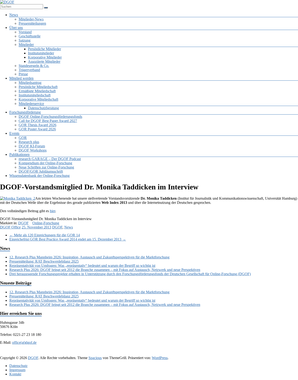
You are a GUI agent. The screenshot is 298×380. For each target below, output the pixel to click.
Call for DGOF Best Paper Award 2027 (48, 121)
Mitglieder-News (31, 19)
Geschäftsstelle (30, 36)
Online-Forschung (45, 223)
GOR (23, 138)
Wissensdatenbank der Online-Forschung (39, 176)
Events (14, 133)
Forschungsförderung (25, 112)
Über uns (16, 28)
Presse (23, 74)
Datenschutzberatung (43, 108)
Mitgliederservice (31, 104)
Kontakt (15, 374)
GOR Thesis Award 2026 (37, 125)
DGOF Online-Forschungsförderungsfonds (50, 117)
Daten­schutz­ (18, 366)
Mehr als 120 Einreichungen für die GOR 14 (44, 235)
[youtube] (176, 353)
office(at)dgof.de (24, 342)
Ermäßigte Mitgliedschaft (37, 91)
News (13, 15)
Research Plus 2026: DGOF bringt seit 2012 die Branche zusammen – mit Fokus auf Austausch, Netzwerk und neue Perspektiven (104, 270)
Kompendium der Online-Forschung (45, 163)
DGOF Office (10, 227)
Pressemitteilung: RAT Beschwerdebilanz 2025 (44, 261)
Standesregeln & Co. (34, 66)
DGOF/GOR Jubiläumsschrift (41, 171)
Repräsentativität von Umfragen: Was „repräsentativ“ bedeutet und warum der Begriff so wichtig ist (82, 266)
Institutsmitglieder (41, 53)
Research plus (29, 142)
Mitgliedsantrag (30, 83)
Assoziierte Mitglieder (44, 61)
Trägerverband (29, 70)
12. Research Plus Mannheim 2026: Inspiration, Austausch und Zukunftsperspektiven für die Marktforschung (89, 257)
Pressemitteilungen (32, 23)
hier (52, 211)
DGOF (23, 223)
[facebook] (120, 353)
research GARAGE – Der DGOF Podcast (50, 159)
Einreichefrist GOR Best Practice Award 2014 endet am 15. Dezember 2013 (67, 239)
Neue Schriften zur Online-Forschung (46, 167)
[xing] (153, 353)
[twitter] (131, 353)
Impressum (17, 370)
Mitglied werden (21, 78)
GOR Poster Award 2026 (37, 129)
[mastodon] (187, 353)
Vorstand (25, 32)
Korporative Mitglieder (45, 57)
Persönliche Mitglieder (44, 49)
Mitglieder (26, 44)
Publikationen (19, 154)
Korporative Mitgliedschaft (38, 99)
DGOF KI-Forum (32, 146)
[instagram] (164, 353)
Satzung (24, 40)
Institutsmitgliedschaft (35, 95)
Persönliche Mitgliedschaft (38, 87)
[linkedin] (142, 353)
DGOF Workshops (33, 150)
